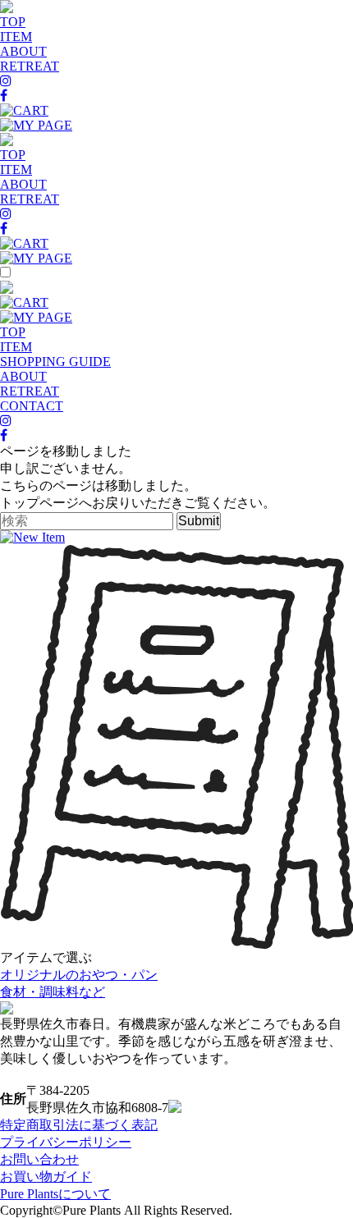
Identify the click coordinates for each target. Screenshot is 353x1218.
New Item (39, 537)
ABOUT (23, 51)
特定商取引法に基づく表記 (79, 1125)
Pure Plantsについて (55, 1194)
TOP (12, 22)
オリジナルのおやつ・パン (79, 975)
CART (30, 110)
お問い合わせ (39, 1159)
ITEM (16, 37)
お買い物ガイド (46, 1177)
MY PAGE (42, 125)
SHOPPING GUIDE (55, 362)
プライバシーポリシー (65, 1142)
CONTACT (31, 406)
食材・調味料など (52, 992)
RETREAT (29, 66)
